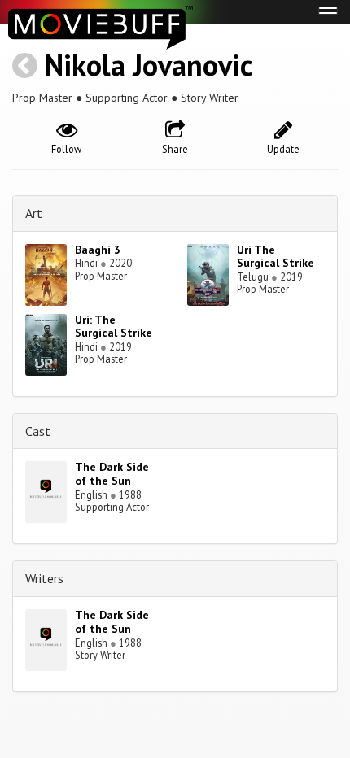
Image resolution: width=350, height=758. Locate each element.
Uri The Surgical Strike (275, 256)
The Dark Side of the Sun (112, 474)
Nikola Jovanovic (148, 65)
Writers (44, 578)
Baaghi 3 (97, 249)
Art (33, 213)
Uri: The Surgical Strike (113, 326)
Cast (37, 431)
